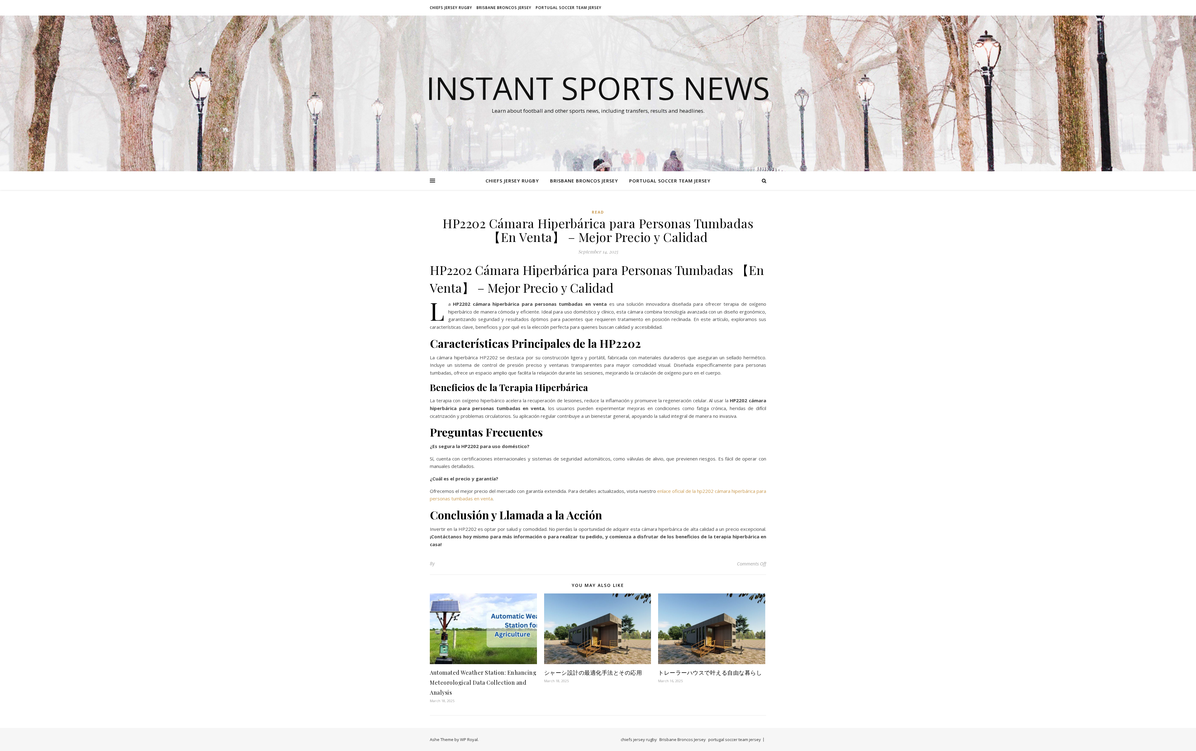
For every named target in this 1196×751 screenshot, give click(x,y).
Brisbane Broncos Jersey (504, 7)
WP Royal (469, 739)
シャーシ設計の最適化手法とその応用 (593, 672)
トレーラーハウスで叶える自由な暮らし (710, 672)
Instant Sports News (598, 87)
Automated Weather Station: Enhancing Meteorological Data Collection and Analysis (483, 682)
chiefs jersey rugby (451, 7)
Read (598, 212)
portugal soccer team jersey (568, 7)
